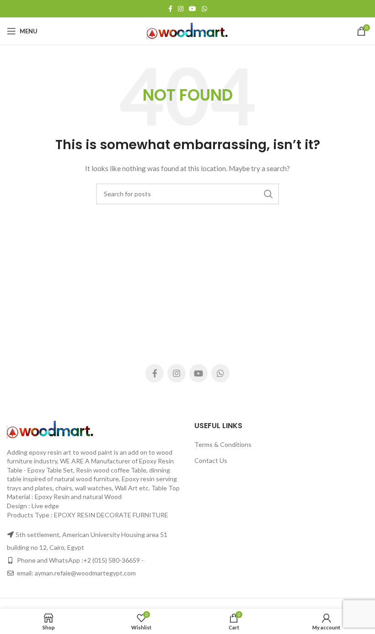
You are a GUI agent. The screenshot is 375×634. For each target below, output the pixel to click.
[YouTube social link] (192, 9)
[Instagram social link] (180, 9)
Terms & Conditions (223, 444)
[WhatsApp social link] (204, 9)
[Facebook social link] (170, 9)
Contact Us (210, 460)
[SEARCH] (268, 193)
